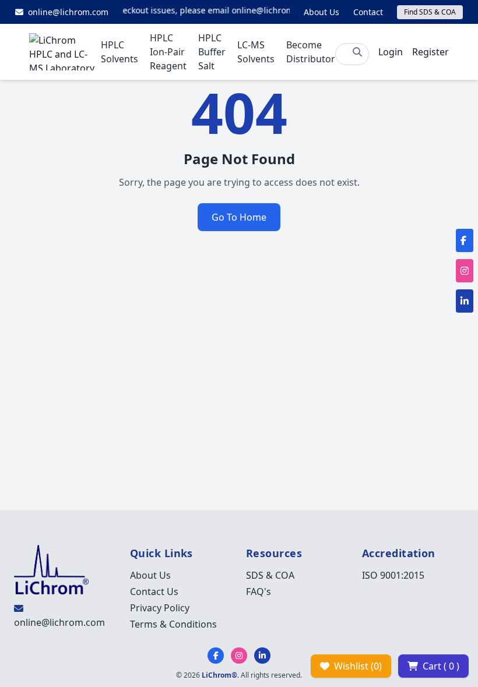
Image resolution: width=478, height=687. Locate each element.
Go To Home (239, 217)
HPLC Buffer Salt (212, 51)
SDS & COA (270, 575)
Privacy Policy (159, 607)
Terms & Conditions (173, 624)
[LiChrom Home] (65, 51)
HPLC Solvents (119, 51)
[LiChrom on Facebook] (216, 655)
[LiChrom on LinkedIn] (262, 655)
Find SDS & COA (430, 12)
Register (430, 51)
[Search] (357, 52)
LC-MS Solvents (256, 51)
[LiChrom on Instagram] (239, 655)
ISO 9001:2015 (393, 575)
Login (390, 51)
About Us (321, 11)
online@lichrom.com (59, 622)
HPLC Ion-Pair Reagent (168, 51)
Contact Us (154, 591)
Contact (368, 11)
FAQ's (258, 591)
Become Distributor (310, 51)
